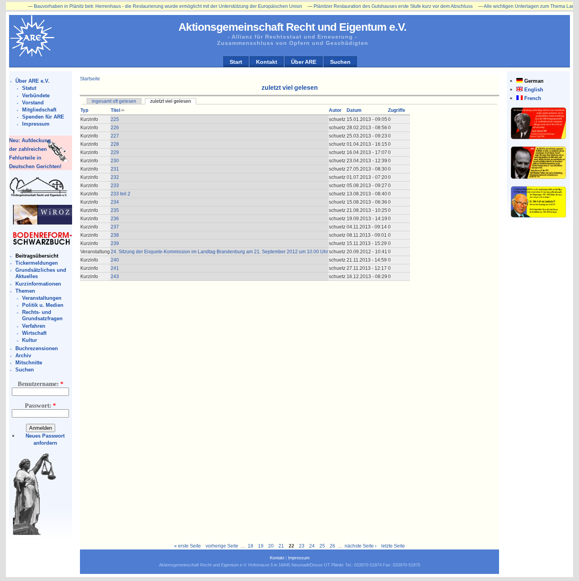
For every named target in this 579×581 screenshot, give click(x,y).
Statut (29, 88)
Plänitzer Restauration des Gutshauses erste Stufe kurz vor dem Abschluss (379, 6)
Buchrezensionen (36, 348)
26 (332, 546)
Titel (115, 110)
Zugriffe (396, 110)
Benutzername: (40, 384)
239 (115, 243)
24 (312, 546)
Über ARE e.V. (32, 81)
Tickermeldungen (36, 263)
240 (115, 260)
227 (115, 136)
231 (115, 169)
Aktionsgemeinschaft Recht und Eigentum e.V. (292, 27)
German (534, 81)
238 (115, 235)
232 (115, 177)
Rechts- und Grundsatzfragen (42, 315)
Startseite (90, 79)
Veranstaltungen (41, 298)
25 (322, 546)
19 (261, 546)
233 (115, 185)
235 (115, 210)
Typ (84, 110)
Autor (335, 110)
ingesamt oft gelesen (114, 101)
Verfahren (33, 326)
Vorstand (33, 103)
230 (115, 160)
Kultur (29, 340)
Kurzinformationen (38, 284)
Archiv (23, 355)
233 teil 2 (120, 194)
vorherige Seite (222, 546)
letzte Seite (393, 546)
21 (281, 546)
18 (250, 546)
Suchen (340, 62)
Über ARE (303, 62)
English (533, 90)
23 (301, 546)
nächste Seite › (361, 546)
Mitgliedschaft (39, 110)
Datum (354, 110)
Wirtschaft (34, 333)
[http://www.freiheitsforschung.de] (38, 196)
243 (115, 276)
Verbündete (36, 95)
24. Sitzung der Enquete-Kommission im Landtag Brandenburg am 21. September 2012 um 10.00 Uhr (219, 251)
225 (115, 119)
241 (115, 268)
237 (115, 227)
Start (236, 62)
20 (271, 546)
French (532, 98)
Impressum (36, 124)
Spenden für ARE (43, 117)
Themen (25, 291)
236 (115, 218)
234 (115, 202)
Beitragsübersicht (36, 256)
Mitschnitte (28, 363)
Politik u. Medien (42, 305)
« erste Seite (187, 546)
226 (115, 127)
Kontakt (266, 62)
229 (115, 152)
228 (115, 144)
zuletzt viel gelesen (170, 101)
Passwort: (40, 405)
